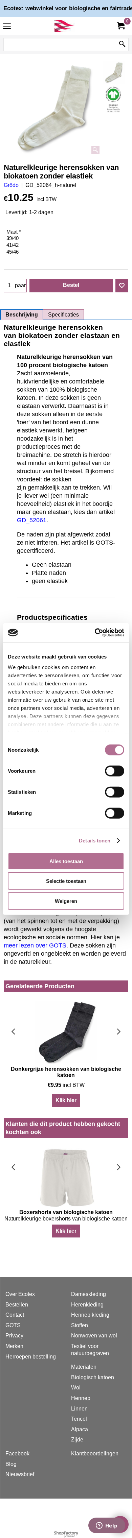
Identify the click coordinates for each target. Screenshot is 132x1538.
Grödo (11, 185)
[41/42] (67, 245)
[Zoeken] (122, 44)
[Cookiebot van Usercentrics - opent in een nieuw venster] (95, 632)
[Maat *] (67, 232)
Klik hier (66, 1100)
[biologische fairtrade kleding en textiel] (64, 26)
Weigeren (66, 901)
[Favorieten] (121, 285)
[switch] (114, 770)
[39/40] (67, 238)
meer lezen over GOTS (35, 945)
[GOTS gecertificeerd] (114, 99)
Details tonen (94, 840)
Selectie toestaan (66, 881)
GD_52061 (31, 520)
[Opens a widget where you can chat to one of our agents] (106, 1526)
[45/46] (67, 252)
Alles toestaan (66, 861)
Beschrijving (21, 315)
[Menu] (7, 26)
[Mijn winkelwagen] (120, 26)
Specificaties (63, 315)
